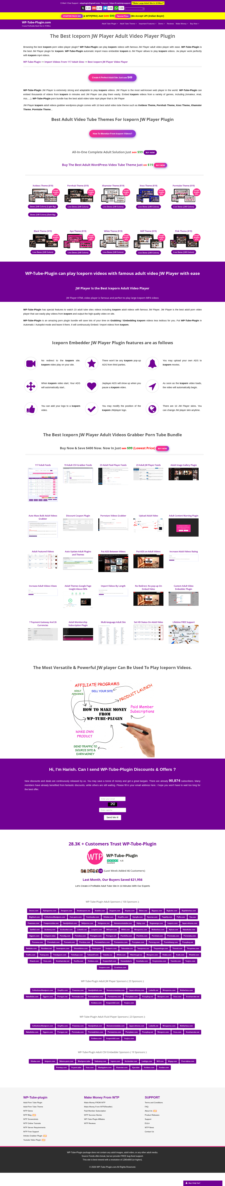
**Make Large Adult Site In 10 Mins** (148, 3)
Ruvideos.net (46, 948)
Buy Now (194, 24)
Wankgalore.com (105, 1068)
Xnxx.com (47, 961)
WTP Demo (28, 1111)
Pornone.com (37, 942)
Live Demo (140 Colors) (78, 207)
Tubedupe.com (77, 955)
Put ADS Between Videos (113, 551)
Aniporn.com (50, 1061)
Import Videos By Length (113, 585)
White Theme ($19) (113, 231)
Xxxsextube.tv (126, 961)
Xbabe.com (166, 955)
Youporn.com (104, 967)
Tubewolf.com (93, 955)
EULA (147, 1123)
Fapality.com (167, 917)
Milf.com (160, 1061)
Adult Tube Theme (128, 24)
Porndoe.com (80, 936)
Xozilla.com (78, 961)
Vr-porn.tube (76, 1068)
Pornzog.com (154, 942)
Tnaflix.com (30, 955)
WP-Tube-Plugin (32, 61)
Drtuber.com (108, 917)
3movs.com (33, 911)
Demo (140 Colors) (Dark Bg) (43, 215)
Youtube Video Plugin (32, 1140)
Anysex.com (130, 911)
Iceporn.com (172, 923)
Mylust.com (173, 930)
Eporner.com (152, 917)
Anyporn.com (114, 911)
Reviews (170, 24)
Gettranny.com (100, 1061)
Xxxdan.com (164, 1068)
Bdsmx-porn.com (66, 1061)
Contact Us (149, 1132)
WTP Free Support (31, 1132)
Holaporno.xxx (104, 923)
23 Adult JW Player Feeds (148, 465)
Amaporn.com (66, 911)
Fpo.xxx (192, 917)
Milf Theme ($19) (148, 231)
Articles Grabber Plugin (32, 1136)
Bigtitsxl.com (34, 917)
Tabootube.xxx (127, 948)
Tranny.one (44, 955)
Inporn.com (115, 1061)
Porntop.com (61, 1068)
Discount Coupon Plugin (78, 515)
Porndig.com (65, 936)
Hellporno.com (87, 923)
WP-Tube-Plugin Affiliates (94, 1119)
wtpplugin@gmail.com (90, 3)
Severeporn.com (62, 948)
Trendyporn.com (59, 955)
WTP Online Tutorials (32, 1123)
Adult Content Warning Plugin (183, 515)
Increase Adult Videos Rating (184, 551)
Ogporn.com (34, 936)
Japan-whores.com (189, 923)
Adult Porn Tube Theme (33, 1107)
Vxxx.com (90, 1068)
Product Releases (152, 1115)
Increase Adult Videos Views (43, 585)
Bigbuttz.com (172, 911)
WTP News (149, 1127)
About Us (149, 1111)
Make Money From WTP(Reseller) (98, 1107)
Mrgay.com (172, 1061)
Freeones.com (33, 923)
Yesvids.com (176, 961)
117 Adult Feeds (43, 465)
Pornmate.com (173, 936)
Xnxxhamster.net (62, 961)
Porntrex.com (84, 942)
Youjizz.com (190, 961)
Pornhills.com (126, 936)
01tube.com (35, 1061)
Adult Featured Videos (43, 551)
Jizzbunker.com (66, 930)
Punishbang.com (171, 942)
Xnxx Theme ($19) (148, 185)
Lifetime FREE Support (184, 622)
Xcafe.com (180, 955)
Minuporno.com (140, 930)
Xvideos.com (93, 961)
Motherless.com (158, 930)
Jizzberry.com (49, 930)
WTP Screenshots (30, 1119)
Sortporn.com (111, 948)
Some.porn (96, 948)
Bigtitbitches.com (189, 911)
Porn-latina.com (187, 1061)
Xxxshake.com (142, 961)
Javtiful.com (35, 930)
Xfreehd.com (194, 955)
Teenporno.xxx (143, 948)
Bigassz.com (157, 911)
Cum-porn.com (76, 917)
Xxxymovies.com (159, 961)
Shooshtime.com (81, 948)
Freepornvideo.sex (51, 923)
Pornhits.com (141, 936)
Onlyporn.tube (49, 936)
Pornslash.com (53, 942)
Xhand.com (34, 961)
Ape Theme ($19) (78, 231)
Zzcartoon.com (120, 967)
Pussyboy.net (187, 942)
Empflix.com (123, 917)
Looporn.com (96, 930)
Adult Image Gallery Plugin (184, 465)
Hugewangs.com (156, 923)
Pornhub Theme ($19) (78, 185)
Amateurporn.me (83, 911)
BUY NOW (150, 152)
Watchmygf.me (136, 955)
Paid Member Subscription (95, 1111)
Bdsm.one (143, 911)
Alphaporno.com (49, 911)
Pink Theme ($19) (183, 231)
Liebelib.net (82, 930)
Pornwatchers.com (102, 942)
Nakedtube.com (189, 930)
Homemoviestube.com (123, 923)
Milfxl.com (125, 930)
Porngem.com (96, 936)
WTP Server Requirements (34, 1127)
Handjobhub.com (70, 923)
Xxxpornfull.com (109, 961)
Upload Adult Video (148, 515)
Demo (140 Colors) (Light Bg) (43, 207)
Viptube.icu (107, 955)
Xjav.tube (135, 1068)
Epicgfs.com (138, 917)
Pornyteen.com (138, 942)
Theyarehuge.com (161, 948)
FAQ (146, 1107)
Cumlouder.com (92, 917)
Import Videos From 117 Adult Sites (64, 61)
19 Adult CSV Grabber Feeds (78, 465)
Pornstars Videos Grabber (113, 515)
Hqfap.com (140, 923)
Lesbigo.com (147, 1061)
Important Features (147, 24)
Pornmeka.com (190, 936)
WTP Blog (27, 1115)
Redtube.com (31, 948)
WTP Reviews (90, 1123)
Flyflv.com (181, 917)
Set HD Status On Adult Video (148, 622)
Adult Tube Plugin (109, 24)
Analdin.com (100, 911)
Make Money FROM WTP (94, 1102)
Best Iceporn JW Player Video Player (108, 61)
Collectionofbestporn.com (54, 917)
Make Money (181, 24)
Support (148, 1119)
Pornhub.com (157, 936)
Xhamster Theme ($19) (113, 185)
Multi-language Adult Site (113, 622)
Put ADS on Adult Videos (148, 551)
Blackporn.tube (84, 1061)
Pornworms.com (121, 942)
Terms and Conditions (154, 1102)
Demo (161, 24)
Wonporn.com (152, 955)
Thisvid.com (177, 948)
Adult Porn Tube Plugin (32, 1102)
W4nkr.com (121, 955)
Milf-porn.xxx (111, 930)
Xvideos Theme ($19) (43, 185)
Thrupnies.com (193, 948)
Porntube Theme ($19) (184, 185)
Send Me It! (112, 817)
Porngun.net (111, 936)
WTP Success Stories (93, 1115)
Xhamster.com (122, 1068)
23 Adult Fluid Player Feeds (113, 465)
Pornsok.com (69, 942)
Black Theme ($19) (43, 231)
